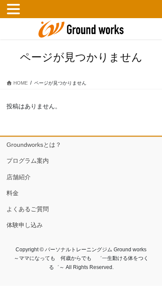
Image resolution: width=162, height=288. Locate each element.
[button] (14, 9)
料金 (12, 193)
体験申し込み (24, 225)
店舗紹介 (18, 177)
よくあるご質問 (27, 209)
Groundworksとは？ (33, 144)
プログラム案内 (27, 160)
